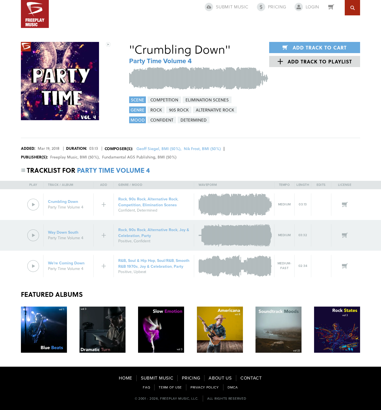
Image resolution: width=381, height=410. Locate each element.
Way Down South (63, 232)
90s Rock (137, 199)
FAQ (146, 387)
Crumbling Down (63, 201)
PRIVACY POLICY (205, 387)
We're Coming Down (66, 263)
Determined (147, 210)
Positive (125, 241)
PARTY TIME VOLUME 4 (113, 170)
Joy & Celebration (156, 266)
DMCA (233, 387)
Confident (126, 210)
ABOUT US (220, 378)
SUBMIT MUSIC (157, 378)
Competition (129, 205)
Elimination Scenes (160, 205)
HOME (125, 378)
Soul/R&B (165, 260)
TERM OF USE (170, 387)
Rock (122, 199)
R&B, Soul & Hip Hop (136, 260)
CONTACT (251, 378)
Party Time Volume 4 (160, 61)
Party (146, 235)
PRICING (191, 378)
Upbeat (140, 271)
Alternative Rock (162, 199)
